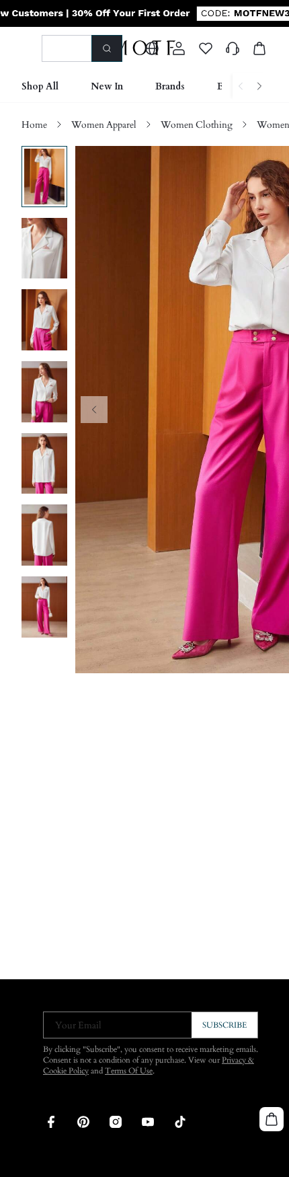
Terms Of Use (129, 1070)
